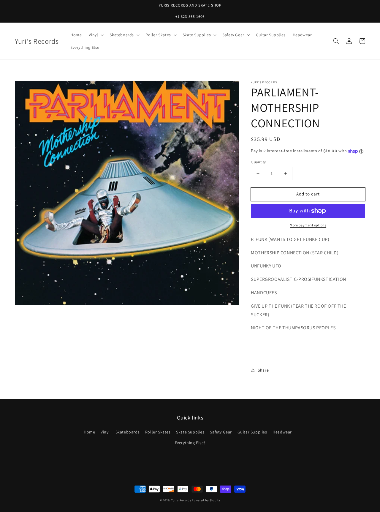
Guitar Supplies (252, 432)
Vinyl (105, 432)
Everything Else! (190, 442)
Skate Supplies (190, 432)
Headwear (282, 432)
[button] (336, 41)
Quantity (258, 162)
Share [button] (263, 370)
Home (89, 432)
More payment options (308, 225)
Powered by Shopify (206, 500)
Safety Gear (221, 432)
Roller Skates (158, 432)
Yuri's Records (181, 500)
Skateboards (127, 432)
